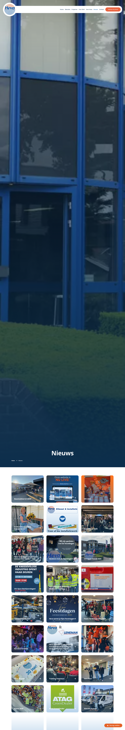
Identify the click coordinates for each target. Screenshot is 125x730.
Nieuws (21, 460)
